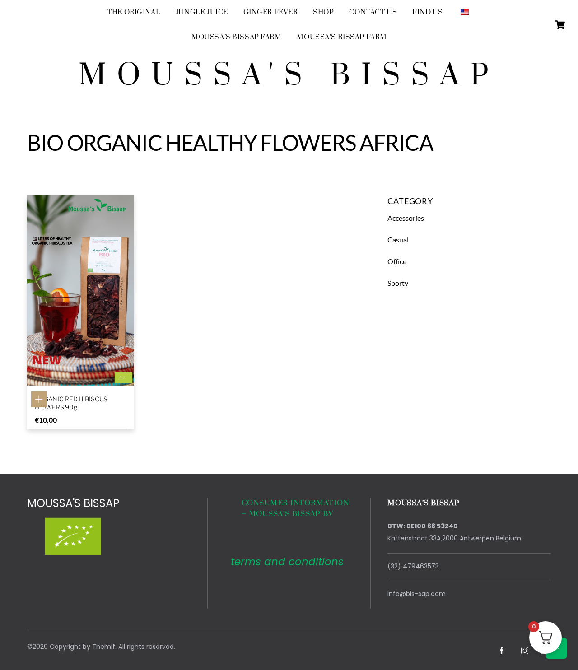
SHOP (323, 12)
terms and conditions (287, 561)
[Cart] (560, 25)
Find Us (427, 12)
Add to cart (39, 399)
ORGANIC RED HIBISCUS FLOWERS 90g (71, 403)
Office (396, 261)
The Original (133, 12)
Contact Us (373, 12)
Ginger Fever (270, 12)
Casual (398, 239)
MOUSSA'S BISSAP (73, 503)
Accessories (405, 218)
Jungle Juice (202, 12)
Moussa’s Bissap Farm (236, 37)
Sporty (397, 283)
